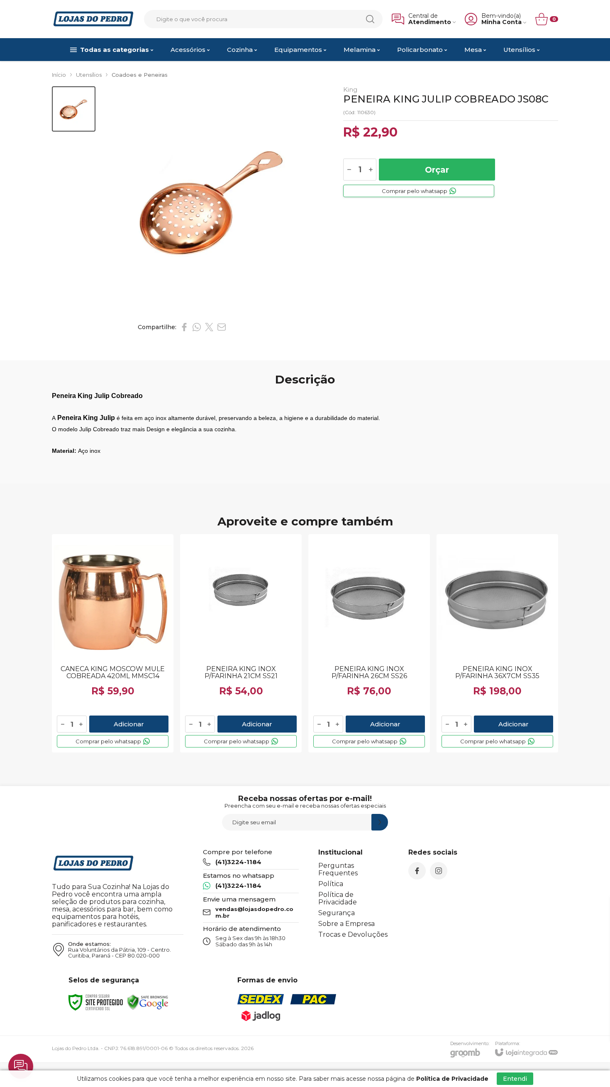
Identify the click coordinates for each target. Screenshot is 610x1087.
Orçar (437, 170)
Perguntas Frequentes (338, 869)
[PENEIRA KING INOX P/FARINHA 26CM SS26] (369, 643)
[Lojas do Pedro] (93, 19)
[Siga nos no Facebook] (417, 870)
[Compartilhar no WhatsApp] (197, 327)
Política (330, 884)
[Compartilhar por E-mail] (221, 327)
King (350, 89)
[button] (73, 109)
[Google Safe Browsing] (147, 1002)
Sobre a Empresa (346, 924)
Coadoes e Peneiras (140, 74)
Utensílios (89, 74)
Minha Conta (501, 22)
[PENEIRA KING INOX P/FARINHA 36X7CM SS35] (497, 643)
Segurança (336, 913)
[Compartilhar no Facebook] (184, 327)
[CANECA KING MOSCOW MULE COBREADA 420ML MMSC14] (112, 643)
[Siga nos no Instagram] (438, 870)
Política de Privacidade (337, 898)
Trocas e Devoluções (353, 934)
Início (59, 74)
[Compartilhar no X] (209, 327)
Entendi (515, 1078)
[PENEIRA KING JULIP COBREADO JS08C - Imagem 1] (74, 109)
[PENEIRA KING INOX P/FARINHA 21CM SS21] (241, 643)
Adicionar (129, 724)
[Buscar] (370, 19)
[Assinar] (379, 822)
